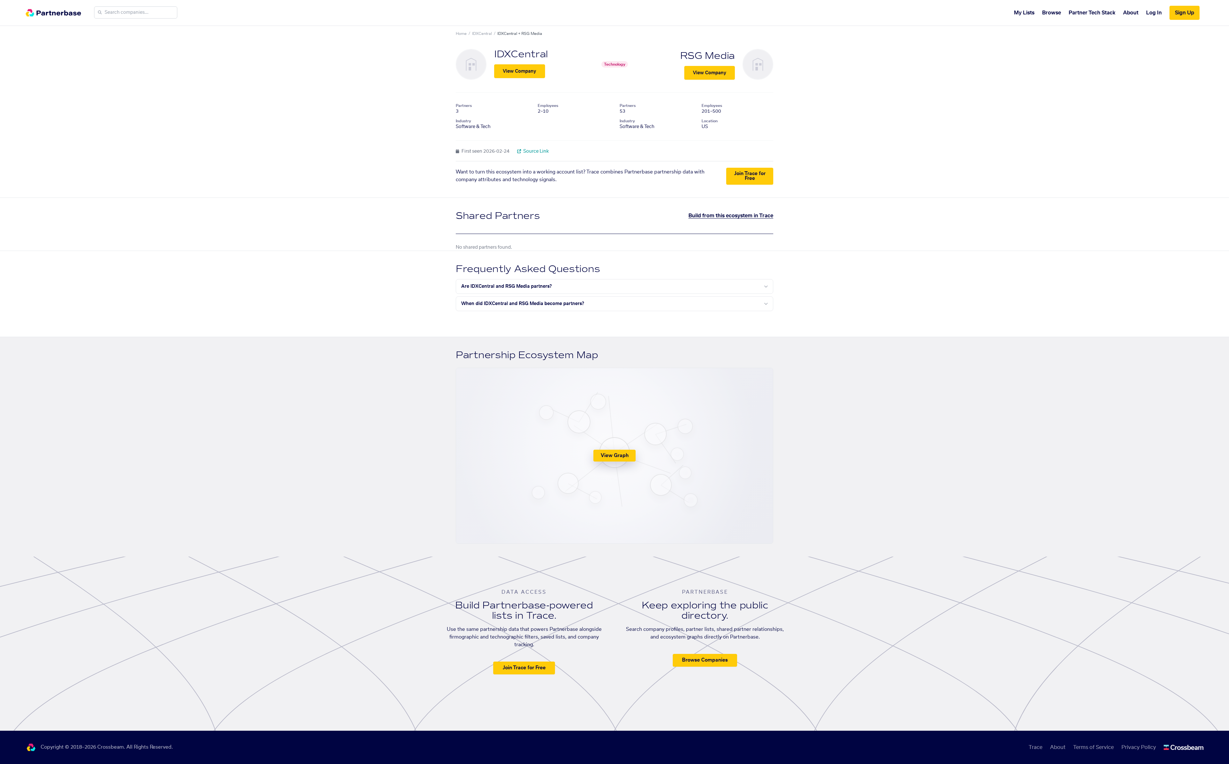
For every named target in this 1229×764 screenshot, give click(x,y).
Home (461, 34)
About (1130, 12)
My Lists (1024, 12)
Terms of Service (1093, 747)
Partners (464, 106)
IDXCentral (482, 34)
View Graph (615, 455)
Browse (1051, 12)
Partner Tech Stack (1092, 12)
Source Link (535, 151)
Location (710, 121)
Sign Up (1184, 12)
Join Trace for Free (750, 176)
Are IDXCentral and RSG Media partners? (506, 286)
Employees (548, 106)
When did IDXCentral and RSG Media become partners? (522, 304)
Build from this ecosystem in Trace (730, 215)
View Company (519, 71)
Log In (1154, 12)
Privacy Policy (1138, 747)
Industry (463, 121)
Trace (1035, 747)
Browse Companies (705, 660)
